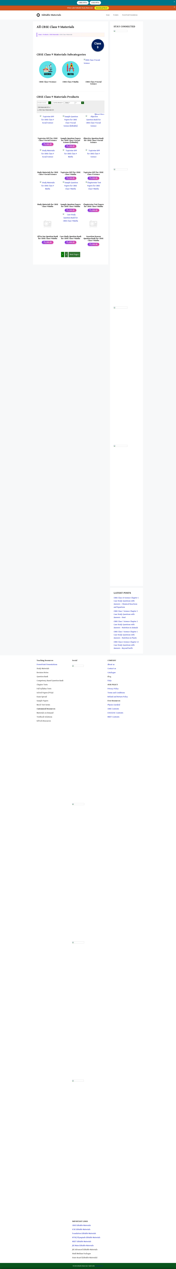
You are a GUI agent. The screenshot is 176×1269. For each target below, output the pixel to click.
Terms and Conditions (116, 693)
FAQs (109, 681)
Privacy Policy (113, 689)
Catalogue (112, 673)
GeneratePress (99, 1266)
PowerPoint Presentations (130, 15)
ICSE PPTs (95, 3)
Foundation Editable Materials (84, 1233)
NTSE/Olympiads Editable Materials (86, 1237)
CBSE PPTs (83, 3)
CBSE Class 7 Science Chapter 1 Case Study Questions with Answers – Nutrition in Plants (126, 635)
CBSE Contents (113, 709)
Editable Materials (51, 15)
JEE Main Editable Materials (83, 1246)
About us (111, 664)
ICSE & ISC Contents (115, 713)
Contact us (112, 669)
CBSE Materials (43, 107)
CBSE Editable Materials (81, 1225)
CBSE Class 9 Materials (46, 110)
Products (115, 15)
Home (108, 15)
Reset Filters (100, 114)
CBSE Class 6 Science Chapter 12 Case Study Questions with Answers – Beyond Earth (126, 645)
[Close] (174, 7)
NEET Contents (113, 717)
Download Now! (101, 8)
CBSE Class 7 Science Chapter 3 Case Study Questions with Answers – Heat (126, 614)
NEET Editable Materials (81, 1242)
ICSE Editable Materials (81, 1229)
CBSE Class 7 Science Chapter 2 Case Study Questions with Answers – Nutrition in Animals (126, 624)
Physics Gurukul (114, 705)
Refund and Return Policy (118, 697)
